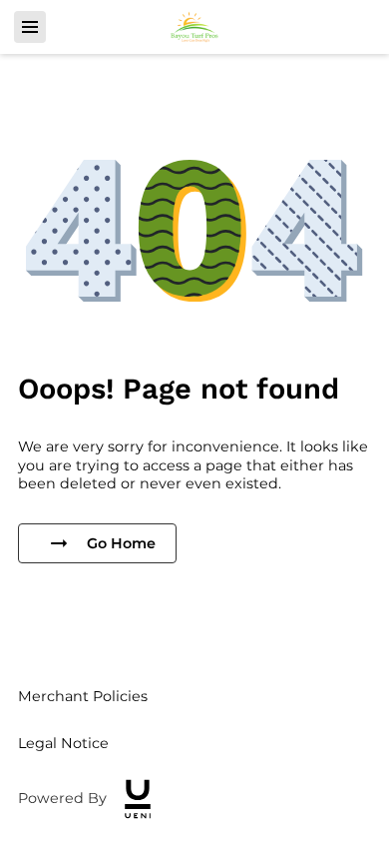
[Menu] (30, 27)
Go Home (121, 543)
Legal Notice (63, 743)
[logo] (138, 799)
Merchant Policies (83, 696)
